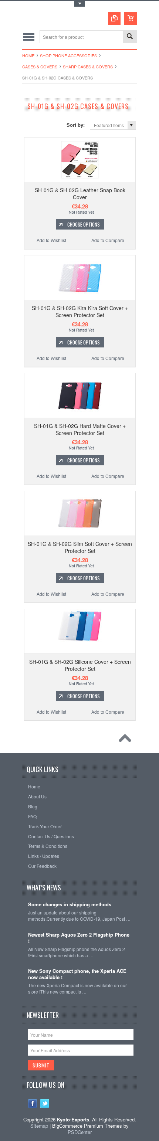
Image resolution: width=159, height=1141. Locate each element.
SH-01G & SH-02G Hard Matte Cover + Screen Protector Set (80, 429)
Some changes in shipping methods (69, 904)
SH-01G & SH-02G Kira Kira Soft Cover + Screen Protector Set (80, 311)
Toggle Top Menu (79, 4)
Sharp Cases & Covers (88, 66)
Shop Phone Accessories (68, 55)
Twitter (45, 1103)
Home (28, 55)
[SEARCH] (129, 37)
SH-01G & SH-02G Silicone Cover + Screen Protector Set (80, 665)
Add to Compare (107, 240)
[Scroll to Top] (127, 740)
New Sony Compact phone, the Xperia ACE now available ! (77, 974)
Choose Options (83, 224)
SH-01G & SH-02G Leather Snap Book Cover (80, 193)
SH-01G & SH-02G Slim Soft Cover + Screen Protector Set (80, 547)
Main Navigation (28, 36)
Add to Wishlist (51, 240)
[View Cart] (130, 18)
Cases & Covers (39, 66)
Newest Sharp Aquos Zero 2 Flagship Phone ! (78, 938)
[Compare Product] (114, 18)
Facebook (32, 1103)
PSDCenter (80, 1131)
